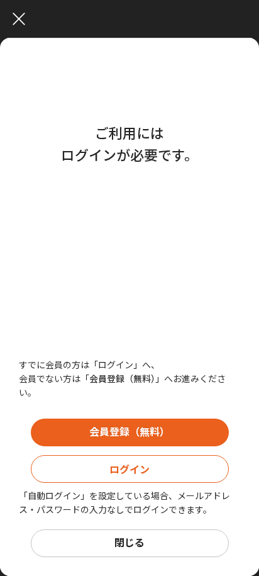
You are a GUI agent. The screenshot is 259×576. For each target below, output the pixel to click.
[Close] (132, 18)
